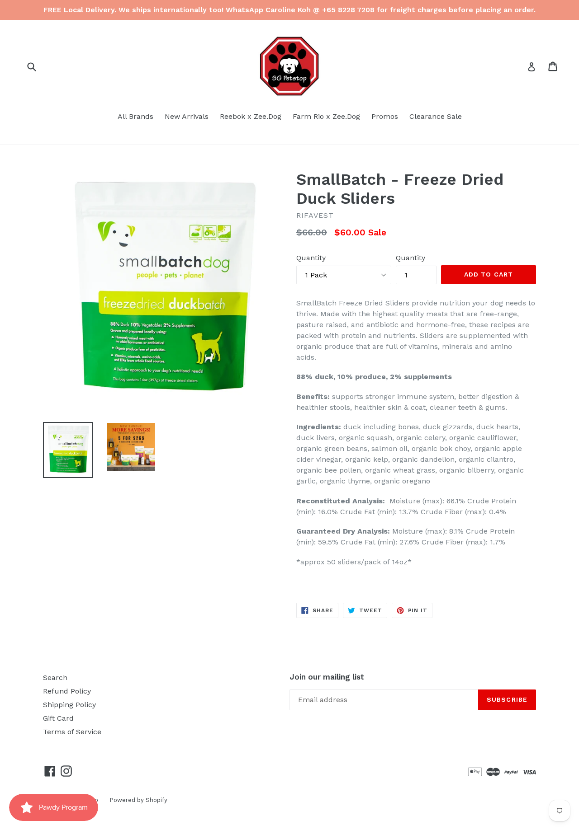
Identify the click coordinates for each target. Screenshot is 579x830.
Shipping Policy (69, 704)
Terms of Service (72, 731)
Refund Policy (67, 691)
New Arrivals (187, 116)
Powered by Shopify (138, 800)
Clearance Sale (435, 116)
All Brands (135, 116)
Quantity (311, 257)
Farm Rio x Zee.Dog (326, 116)
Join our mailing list (327, 676)
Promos (384, 116)
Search (55, 677)
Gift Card (58, 718)
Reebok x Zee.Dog (250, 116)
